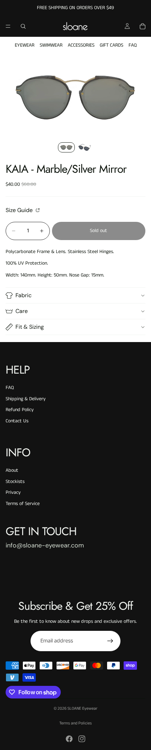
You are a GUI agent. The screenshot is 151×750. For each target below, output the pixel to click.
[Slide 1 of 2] (66, 147)
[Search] (23, 26)
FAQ (133, 45)
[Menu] (8, 26)
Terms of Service (23, 503)
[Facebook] (69, 739)
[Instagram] (82, 739)
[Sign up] (110, 641)
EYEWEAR (24, 45)
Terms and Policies (75, 723)
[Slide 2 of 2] (84, 147)
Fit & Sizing (29, 326)
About (12, 470)
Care (21, 311)
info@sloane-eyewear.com (45, 545)
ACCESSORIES (81, 45)
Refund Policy (20, 409)
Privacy (13, 492)
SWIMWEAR (51, 45)
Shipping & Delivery (26, 398)
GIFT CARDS (111, 45)
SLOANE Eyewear (82, 708)
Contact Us (17, 420)
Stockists (15, 481)
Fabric (23, 295)
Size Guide (20, 209)
